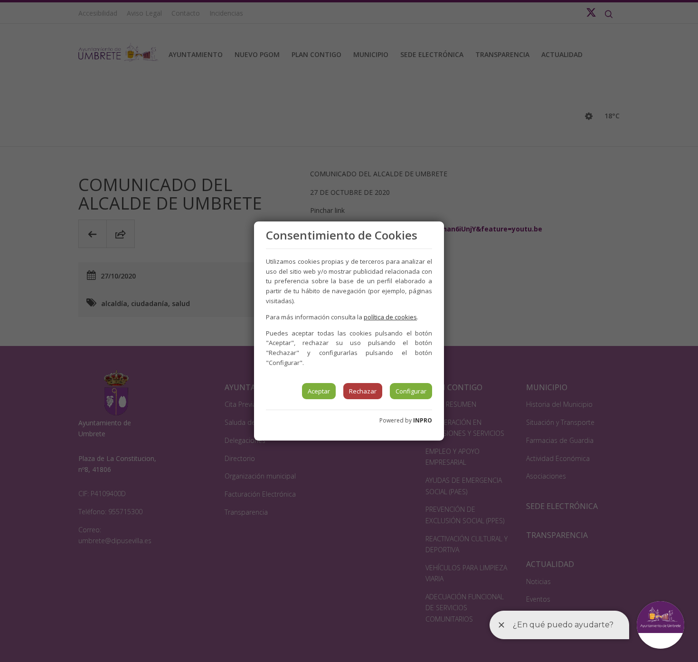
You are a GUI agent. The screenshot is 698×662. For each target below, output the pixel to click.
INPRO (422, 420)
